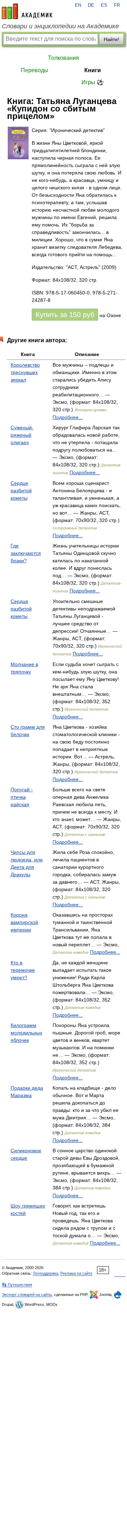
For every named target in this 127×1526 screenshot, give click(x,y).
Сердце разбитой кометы (21, 490)
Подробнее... (68, 417)
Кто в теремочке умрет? (23, 970)
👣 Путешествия (17, 1285)
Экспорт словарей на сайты (27, 1294)
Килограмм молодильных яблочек (26, 1032)
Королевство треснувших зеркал (25, 372)
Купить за (65, 315)
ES (104, 5)
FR (117, 5)
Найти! (111, 39)
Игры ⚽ (92, 82)
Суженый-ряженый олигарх (22, 435)
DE (91, 5)
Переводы (34, 70)
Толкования (63, 58)
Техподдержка (45, 1273)
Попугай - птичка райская (22, 797)
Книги (92, 70)
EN (78, 5)
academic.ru (27, 11)
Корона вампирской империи (24, 922)
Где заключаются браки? (26, 553)
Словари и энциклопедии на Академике (60, 26)
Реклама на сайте (76, 1273)
